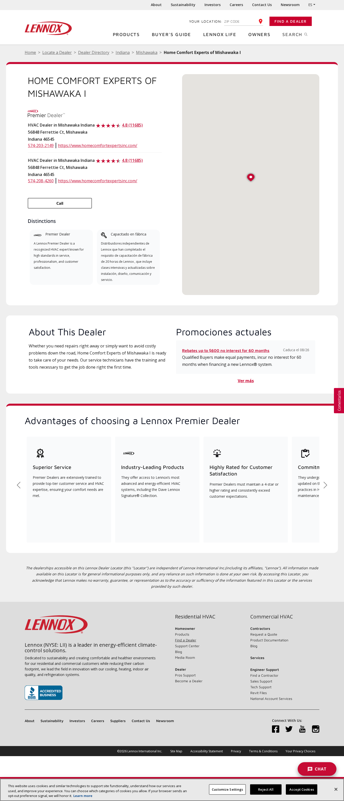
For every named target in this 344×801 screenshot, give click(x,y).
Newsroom (290, 4)
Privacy (236, 751)
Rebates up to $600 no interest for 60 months (225, 350)
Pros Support (185, 675)
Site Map (176, 751)
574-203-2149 (41, 145)
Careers (236, 4)
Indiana (123, 52)
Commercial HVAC (271, 616)
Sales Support (261, 681)
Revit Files (258, 693)
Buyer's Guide (171, 34)
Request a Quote (263, 634)
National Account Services (271, 698)
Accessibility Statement (206, 751)
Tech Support (260, 687)
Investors (212, 4)
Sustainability (183, 4)
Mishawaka (146, 52)
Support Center (187, 646)
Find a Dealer (290, 21)
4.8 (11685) (132, 125)
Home (30, 52)
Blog (178, 651)
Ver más (246, 380)
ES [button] (310, 4)
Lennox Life (219, 34)
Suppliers (118, 721)
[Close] (335, 789)
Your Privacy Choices (300, 751)
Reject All (265, 789)
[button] (251, 178)
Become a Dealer (188, 681)
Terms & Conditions (263, 751)
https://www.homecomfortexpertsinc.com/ (97, 145)
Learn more (82, 795)
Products (126, 34)
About (156, 4)
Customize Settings (227, 789)
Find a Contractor (264, 675)
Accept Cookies (301, 789)
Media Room (185, 657)
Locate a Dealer (57, 52)
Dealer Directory (93, 52)
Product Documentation (269, 640)
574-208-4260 (41, 181)
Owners (259, 34)
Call (59, 203)
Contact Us (262, 4)
